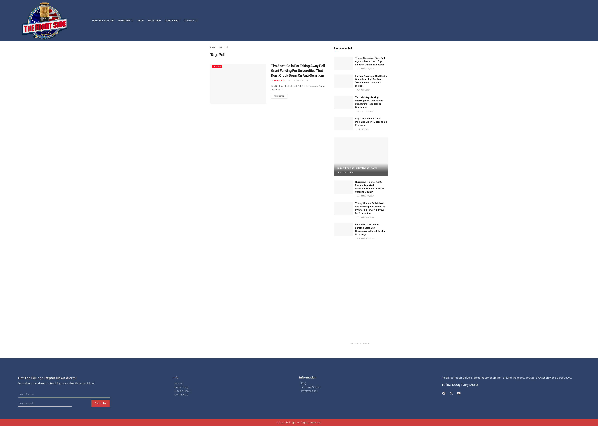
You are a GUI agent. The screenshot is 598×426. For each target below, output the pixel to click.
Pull (226, 47)
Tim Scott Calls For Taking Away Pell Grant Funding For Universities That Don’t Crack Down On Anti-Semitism (298, 70)
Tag (220, 47)
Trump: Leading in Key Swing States (356, 168)
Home (212, 47)
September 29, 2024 (365, 238)
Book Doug (154, 20)
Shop (140, 20)
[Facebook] (443, 393)
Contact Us (191, 20)
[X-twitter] (451, 393)
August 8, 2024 (363, 90)
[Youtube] (458, 393)
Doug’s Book (172, 20)
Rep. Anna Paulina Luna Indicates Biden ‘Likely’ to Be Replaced (371, 122)
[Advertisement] (361, 293)
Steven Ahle (279, 80)
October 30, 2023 (295, 80)
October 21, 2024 (345, 172)
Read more (279, 96)
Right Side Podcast (103, 20)
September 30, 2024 (365, 196)
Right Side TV (125, 20)
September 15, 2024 (365, 69)
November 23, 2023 (364, 111)
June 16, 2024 (362, 129)
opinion (217, 66)
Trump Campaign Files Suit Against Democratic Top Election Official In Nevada (370, 61)
